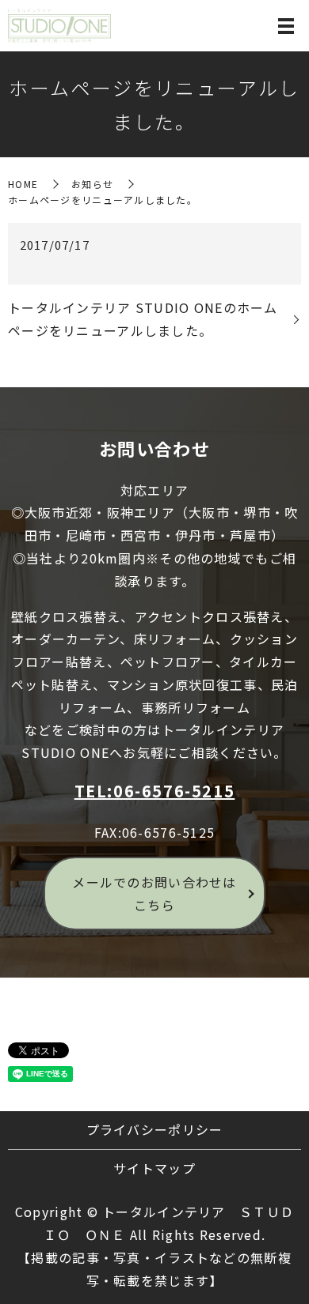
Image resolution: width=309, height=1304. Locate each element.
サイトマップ (154, 1168)
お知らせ (92, 183)
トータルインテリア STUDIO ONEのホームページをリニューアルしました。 (143, 319)
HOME (23, 183)
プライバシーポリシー (154, 1129)
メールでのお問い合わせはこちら (154, 893)
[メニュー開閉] (286, 26)
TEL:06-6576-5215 (154, 790)
